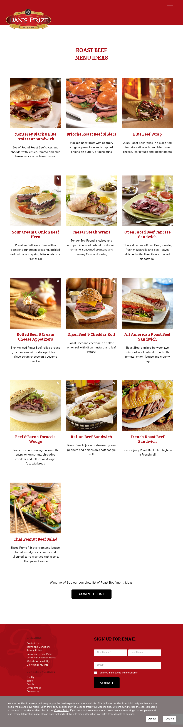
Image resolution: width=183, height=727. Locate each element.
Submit (107, 683)
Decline (169, 719)
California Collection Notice (41, 657)
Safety (30, 681)
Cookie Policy (61, 710)
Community (33, 691)
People (30, 684)
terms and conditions (126, 672)
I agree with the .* (118, 672)
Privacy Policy (34, 650)
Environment (34, 688)
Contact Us (33, 643)
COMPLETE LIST (91, 593)
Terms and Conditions (39, 647)
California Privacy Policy (40, 654)
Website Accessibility (38, 661)
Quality (30, 677)
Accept (152, 719)
